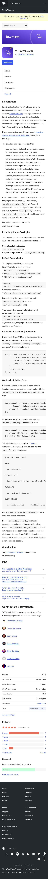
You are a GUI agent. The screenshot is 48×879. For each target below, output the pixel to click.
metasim (10, 666)
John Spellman (13, 643)
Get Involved (30, 808)
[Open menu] (44, 3)
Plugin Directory (8, 10)
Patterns (28, 800)
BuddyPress (8, 838)
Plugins (28, 796)
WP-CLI (34, 443)
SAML (43, 708)
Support (7, 94)
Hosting (5, 796)
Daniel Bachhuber (14, 628)
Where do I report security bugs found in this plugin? (13, 589)
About (4, 788)
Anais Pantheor (13, 658)
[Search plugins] (26, 25)
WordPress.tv (9, 819)
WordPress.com (9, 827)
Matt (5, 831)
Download (8, 62)
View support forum (10, 775)
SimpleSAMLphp (16, 114)
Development (10, 88)
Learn (4, 808)
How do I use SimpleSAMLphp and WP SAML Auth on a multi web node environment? (14, 579)
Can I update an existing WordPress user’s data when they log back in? (17, 570)
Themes (28, 792)
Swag (28, 819)
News (4, 792)
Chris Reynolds (13, 651)
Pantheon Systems (26, 54)
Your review (7, 753)
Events (28, 811)
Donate (29, 815)
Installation (9, 82)
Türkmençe (12, 848)
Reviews (8, 77)
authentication (34, 708)
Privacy (5, 800)
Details (7, 71)
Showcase (29, 788)
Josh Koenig (12, 636)
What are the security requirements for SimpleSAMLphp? (16, 597)
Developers (6, 815)
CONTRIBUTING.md (14, 552)
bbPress (6, 834)
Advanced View (8, 715)
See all (43, 753)
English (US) (41, 703)
